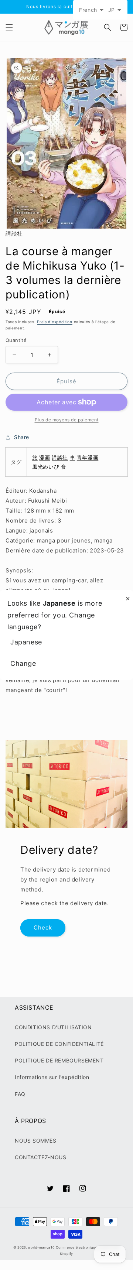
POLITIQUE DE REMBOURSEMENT (59, 1060)
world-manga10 (41, 1247)
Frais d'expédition (54, 321)
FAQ (20, 1094)
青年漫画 (87, 457)
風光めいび (45, 466)
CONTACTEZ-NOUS (40, 1157)
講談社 (60, 457)
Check (43, 927)
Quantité (16, 340)
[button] (9, 27)
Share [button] (21, 437)
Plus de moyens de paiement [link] (67, 419)
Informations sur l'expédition (52, 1077)
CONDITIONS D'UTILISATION (53, 1027)
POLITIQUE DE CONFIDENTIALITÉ (59, 1044)
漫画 (44, 457)
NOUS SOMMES (36, 1140)
